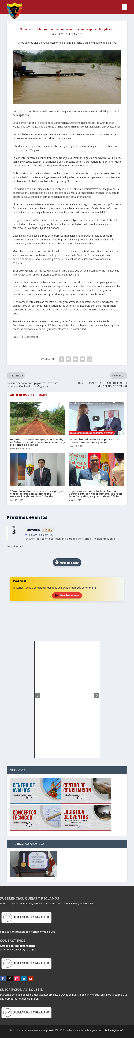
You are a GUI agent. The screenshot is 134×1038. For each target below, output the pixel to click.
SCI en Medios (74, 34)
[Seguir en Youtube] (31, 978)
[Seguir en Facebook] (3, 978)
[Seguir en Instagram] (17, 978)
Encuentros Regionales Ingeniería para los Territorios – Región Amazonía (70, 538)
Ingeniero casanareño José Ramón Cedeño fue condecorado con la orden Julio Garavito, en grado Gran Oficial (95, 493)
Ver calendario (15, 546)
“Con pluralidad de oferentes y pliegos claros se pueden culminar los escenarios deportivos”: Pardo (37, 493)
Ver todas (67, 632)
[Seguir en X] (10, 978)
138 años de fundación (113, 1030)
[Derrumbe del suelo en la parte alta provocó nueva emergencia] (96, 418)
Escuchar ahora (69, 595)
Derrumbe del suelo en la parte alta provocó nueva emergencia (93, 441)
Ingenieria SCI (51, 1030)
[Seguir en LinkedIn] (24, 978)
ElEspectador (30, 336)
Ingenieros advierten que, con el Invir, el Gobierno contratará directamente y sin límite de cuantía (37, 442)
